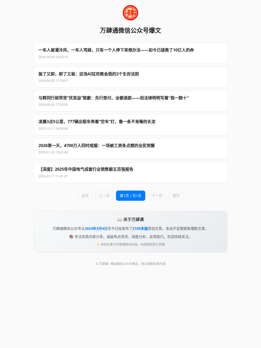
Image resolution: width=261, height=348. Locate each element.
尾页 (176, 195)
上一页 (104, 195)
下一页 (157, 195)
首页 (85, 195)
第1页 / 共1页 (130, 195)
